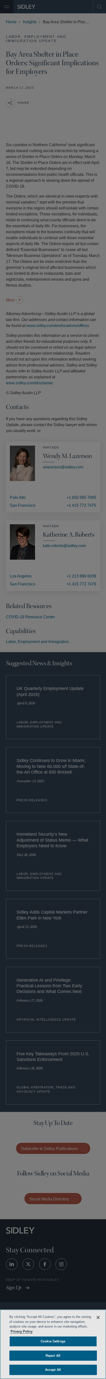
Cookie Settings (53, 1341)
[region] (53, 1344)
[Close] (98, 1317)
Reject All (53, 1356)
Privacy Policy (48, 1331)
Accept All (52, 1370)
